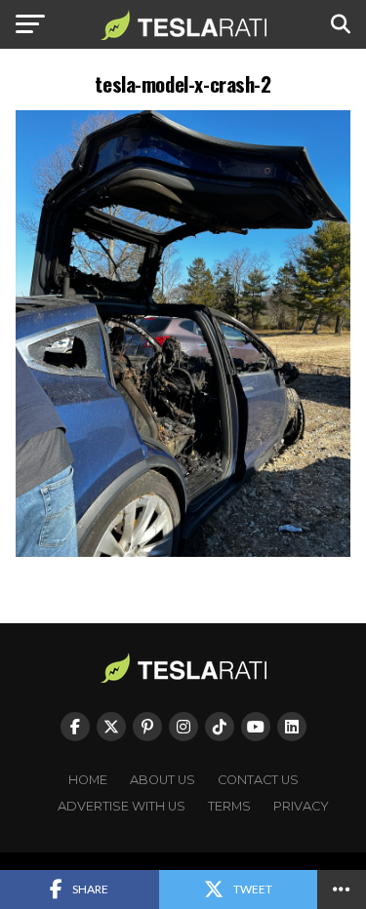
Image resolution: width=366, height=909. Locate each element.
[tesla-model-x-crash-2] (183, 551)
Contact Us (258, 779)
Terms (229, 806)
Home (87, 779)
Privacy (301, 806)
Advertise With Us (121, 806)
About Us (162, 779)
